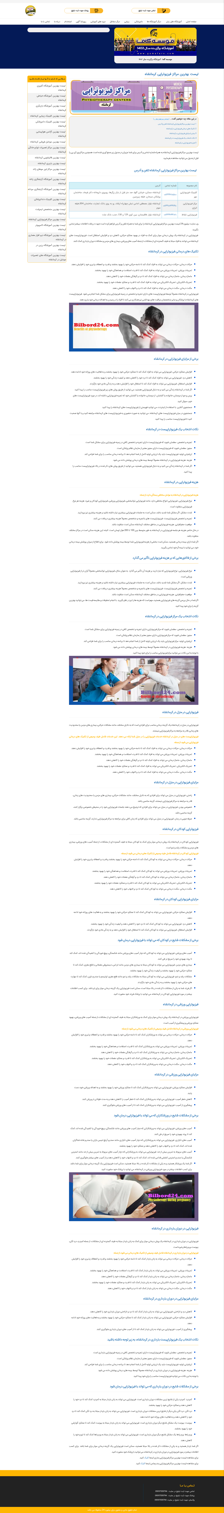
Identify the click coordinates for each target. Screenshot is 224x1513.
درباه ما (57, 21)
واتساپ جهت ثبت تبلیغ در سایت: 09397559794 (174, 1500)
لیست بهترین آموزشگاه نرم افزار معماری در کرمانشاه (47, 237)
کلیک (146, 1458)
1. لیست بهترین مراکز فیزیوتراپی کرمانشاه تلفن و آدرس (177, 123)
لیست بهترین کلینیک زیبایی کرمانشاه (47, 116)
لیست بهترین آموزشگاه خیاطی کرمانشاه (51, 98)
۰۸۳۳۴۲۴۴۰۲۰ (170, 215)
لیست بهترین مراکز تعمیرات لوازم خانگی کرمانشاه (47, 150)
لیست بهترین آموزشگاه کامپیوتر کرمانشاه (51, 227)
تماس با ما (45, 21)
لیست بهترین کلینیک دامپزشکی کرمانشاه (51, 124)
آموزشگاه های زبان (174, 21)
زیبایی (126, 21)
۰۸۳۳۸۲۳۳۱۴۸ (169, 206)
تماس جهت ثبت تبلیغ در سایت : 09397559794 (174, 1491)
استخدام (68, 21)
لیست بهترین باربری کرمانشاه (52, 163)
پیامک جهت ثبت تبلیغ (80, 10)
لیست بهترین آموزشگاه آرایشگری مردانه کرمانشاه (47, 191)
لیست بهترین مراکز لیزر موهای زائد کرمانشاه (49, 171)
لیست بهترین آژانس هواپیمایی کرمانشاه (51, 134)
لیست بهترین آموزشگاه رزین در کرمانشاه (51, 247)
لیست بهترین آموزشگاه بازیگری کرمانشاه (51, 108)
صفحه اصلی (191, 21)
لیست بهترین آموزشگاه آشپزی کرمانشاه (51, 88)
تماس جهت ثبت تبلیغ (147, 10)
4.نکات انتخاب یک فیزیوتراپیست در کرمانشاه (180, 138)
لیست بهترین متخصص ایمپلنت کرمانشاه (50, 211)
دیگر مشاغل (115, 21)
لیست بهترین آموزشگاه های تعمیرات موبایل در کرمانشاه (48, 257)
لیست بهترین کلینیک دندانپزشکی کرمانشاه (50, 201)
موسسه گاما (167, 59)
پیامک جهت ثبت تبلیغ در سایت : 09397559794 (174, 1495)
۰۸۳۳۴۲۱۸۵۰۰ (170, 194)
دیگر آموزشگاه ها (154, 21)
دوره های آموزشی (98, 21)
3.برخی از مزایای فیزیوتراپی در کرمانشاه (182, 133)
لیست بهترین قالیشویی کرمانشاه (50, 157)
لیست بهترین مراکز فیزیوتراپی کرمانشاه (47, 219)
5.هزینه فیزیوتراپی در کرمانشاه (185, 142)
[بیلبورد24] (30, 10)
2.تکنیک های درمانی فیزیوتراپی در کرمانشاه (181, 128)
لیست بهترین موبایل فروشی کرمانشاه (47, 142)
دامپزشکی (138, 21)
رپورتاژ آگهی (81, 21)
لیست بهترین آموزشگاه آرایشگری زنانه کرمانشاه (47, 181)
